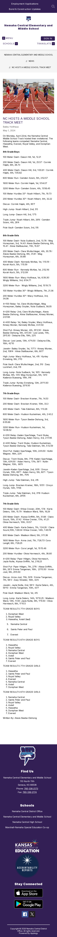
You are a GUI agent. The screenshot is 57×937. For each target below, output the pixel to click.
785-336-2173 (31, 788)
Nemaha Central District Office (27, 811)
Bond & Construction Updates (25, 9)
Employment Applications (24, 3)
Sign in (48, 38)
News (31, 61)
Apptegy (34, 933)
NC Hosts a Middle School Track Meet (31, 67)
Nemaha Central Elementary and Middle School (28, 55)
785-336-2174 (30, 792)
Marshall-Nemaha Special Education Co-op (27, 827)
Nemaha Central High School (27, 822)
